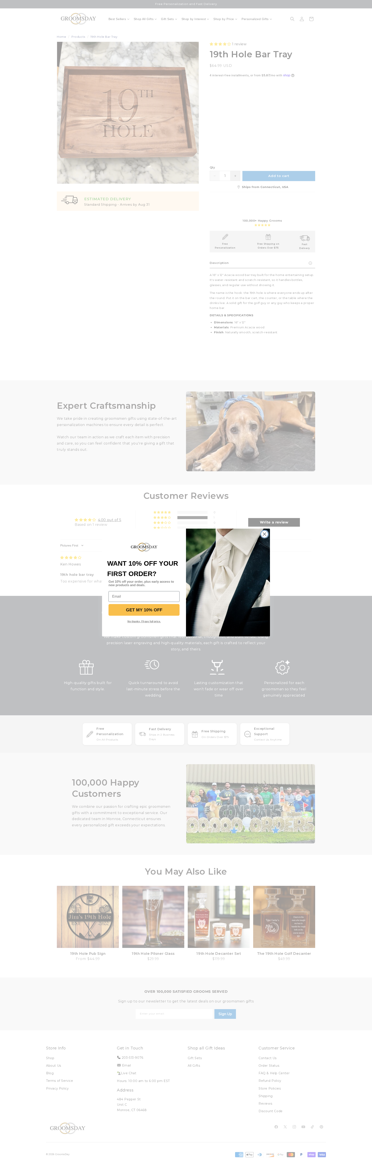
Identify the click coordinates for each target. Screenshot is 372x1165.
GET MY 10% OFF (144, 610)
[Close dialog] (264, 534)
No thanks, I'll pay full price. (144, 621)
